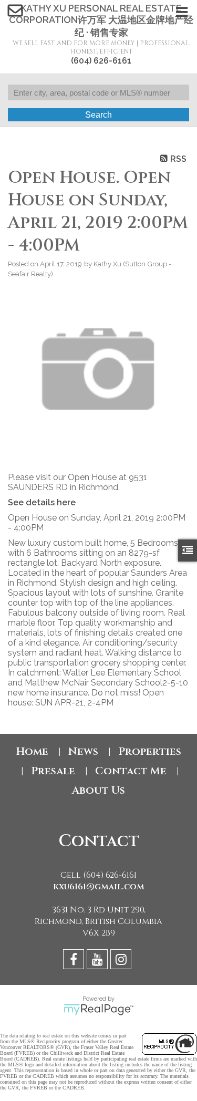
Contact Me (131, 771)
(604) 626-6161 (101, 61)
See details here (42, 502)
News (83, 751)
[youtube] (98, 961)
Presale (53, 771)
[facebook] (75, 961)
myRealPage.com (98, 1009)
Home (32, 751)
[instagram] (122, 961)
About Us (98, 790)
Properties (149, 751)
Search (98, 114)
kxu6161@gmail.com (98, 886)
